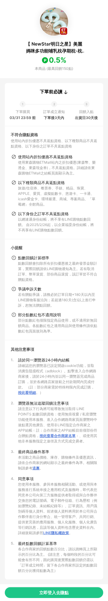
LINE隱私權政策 (56, 533)
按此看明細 (27, 392)
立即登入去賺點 (54, 592)
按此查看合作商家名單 (58, 435)
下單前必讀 (51, 91)
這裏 (36, 468)
